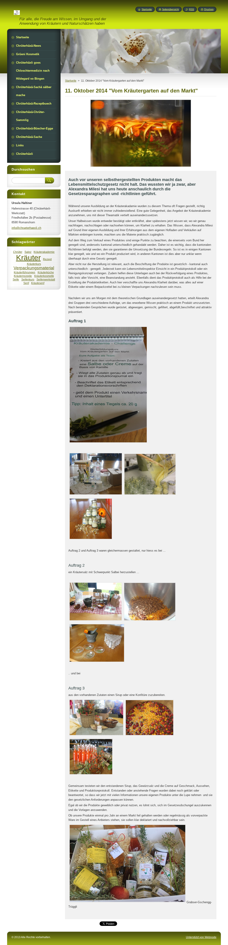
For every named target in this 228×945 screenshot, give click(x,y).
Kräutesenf (37, 283)
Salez (27, 251)
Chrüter (17, 251)
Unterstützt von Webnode (201, 937)
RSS (191, 9)
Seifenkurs (27, 279)
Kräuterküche (46, 272)
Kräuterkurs (34, 263)
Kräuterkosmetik (44, 275)
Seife (16, 279)
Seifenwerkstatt (46, 279)
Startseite (70, 80)
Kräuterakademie (44, 251)
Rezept (47, 259)
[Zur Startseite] (17, 12)
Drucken (209, 9)
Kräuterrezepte (23, 275)
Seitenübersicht (170, 9)
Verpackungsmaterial (34, 268)
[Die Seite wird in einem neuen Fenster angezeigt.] (140, 167)
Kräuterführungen (24, 272)
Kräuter (28, 258)
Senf (26, 283)
